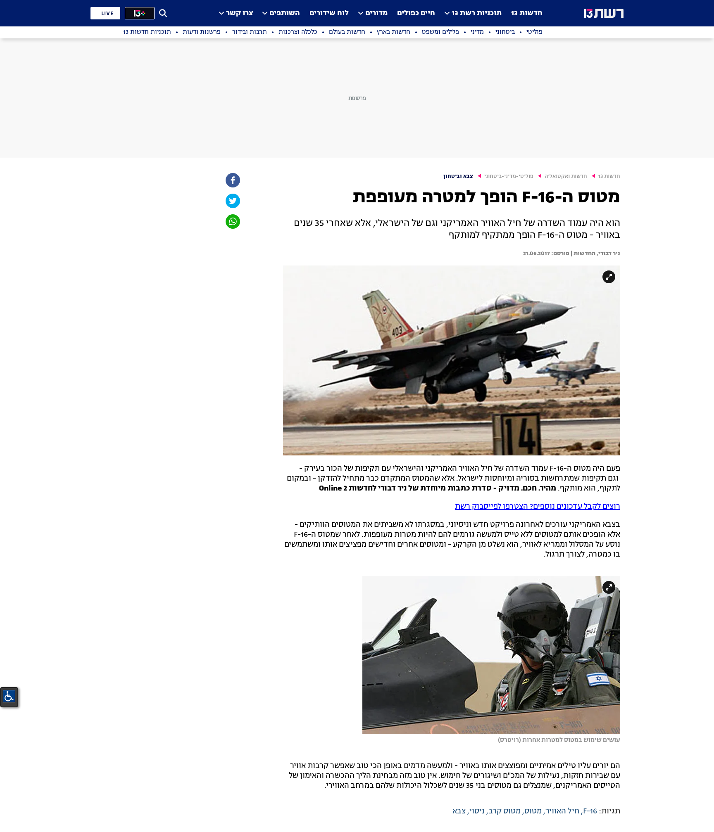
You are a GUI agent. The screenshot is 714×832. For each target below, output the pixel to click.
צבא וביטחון (458, 176)
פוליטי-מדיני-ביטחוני (508, 176)
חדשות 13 (527, 13)
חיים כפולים (416, 13)
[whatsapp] (232, 221)
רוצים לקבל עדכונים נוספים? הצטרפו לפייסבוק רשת (537, 507)
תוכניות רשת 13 (477, 13)
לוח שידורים (329, 13)
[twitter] (232, 201)
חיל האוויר (562, 811)
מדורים (376, 13)
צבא (459, 811)
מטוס (533, 811)
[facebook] (232, 180)
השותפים (284, 13)
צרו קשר (239, 13)
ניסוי (477, 811)
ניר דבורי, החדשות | (594, 253)
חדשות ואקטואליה (566, 176)
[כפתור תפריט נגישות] (9, 696)
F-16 (590, 811)
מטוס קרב (504, 811)
